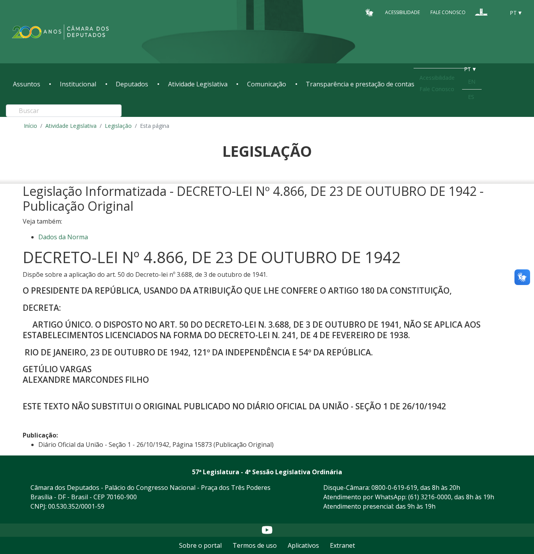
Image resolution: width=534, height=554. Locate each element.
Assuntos (26, 84)
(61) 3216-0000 (429, 497)
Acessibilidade (402, 12)
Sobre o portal (200, 545)
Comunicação (266, 84)
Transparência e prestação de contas (360, 84)
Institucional (78, 84)
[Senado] (496, 12)
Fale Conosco (448, 12)
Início (30, 125)
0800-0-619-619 (394, 487)
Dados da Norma (63, 237)
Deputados (132, 84)
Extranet (342, 545)
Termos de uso (255, 545)
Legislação (118, 125)
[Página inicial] (60, 32)
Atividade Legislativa (198, 84)
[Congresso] (481, 12)
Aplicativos (303, 545)
